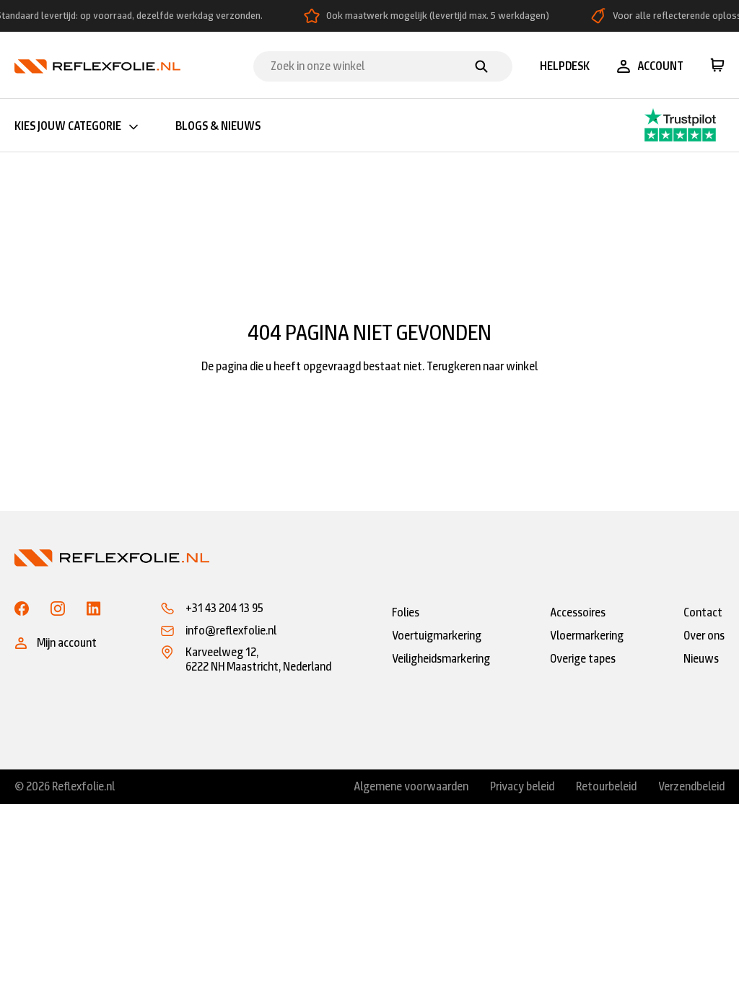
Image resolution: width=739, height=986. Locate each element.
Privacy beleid (522, 787)
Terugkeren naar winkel (482, 366)
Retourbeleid (606, 787)
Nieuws (701, 658)
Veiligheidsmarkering (441, 658)
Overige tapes (583, 658)
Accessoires (577, 612)
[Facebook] (21, 608)
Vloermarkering (587, 635)
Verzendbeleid (691, 787)
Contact (702, 612)
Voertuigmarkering (436, 635)
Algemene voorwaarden (411, 787)
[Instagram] (58, 608)
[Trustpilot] (652, 125)
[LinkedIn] (94, 608)
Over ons (704, 635)
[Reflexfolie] (97, 65)
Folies (405, 612)
